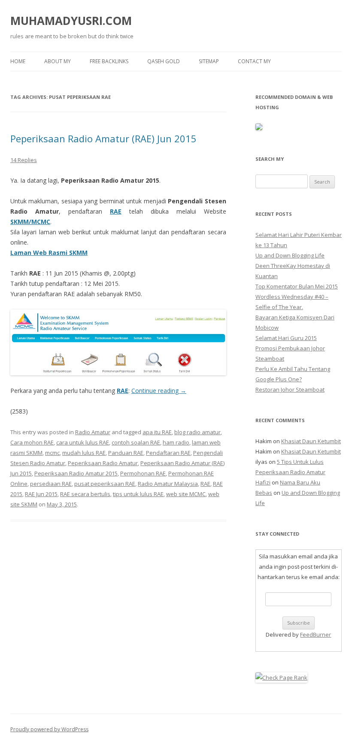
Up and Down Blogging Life (290, 255)
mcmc (52, 453)
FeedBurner (315, 634)
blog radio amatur (197, 432)
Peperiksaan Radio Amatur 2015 (76, 473)
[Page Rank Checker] (281, 677)
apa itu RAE (157, 432)
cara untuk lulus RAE (82, 442)
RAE (115, 211)
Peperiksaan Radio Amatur (103, 463)
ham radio (176, 442)
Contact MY (254, 61)
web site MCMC (186, 494)
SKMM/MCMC (30, 222)
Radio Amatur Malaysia (168, 483)
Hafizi (262, 482)
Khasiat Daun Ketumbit (311, 441)
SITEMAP (209, 61)
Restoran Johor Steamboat (290, 389)
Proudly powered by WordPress (49, 729)
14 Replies (23, 160)
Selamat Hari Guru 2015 (286, 338)
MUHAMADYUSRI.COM (71, 20)
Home (17, 61)
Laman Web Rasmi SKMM (49, 252)
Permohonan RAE (143, 473)
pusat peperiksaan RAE (104, 483)
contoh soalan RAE (136, 442)
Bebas (263, 493)
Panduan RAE (125, 453)
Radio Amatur (92, 432)
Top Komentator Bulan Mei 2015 (296, 286)
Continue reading (158, 390)
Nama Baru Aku (300, 482)
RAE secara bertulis (85, 494)
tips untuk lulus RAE (138, 494)
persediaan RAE (51, 483)
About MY (57, 61)
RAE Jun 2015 (41, 494)
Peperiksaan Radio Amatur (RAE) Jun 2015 (103, 138)
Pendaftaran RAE (168, 453)
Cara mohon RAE (32, 442)
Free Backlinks (109, 61)
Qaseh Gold (163, 61)
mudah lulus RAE (84, 453)
